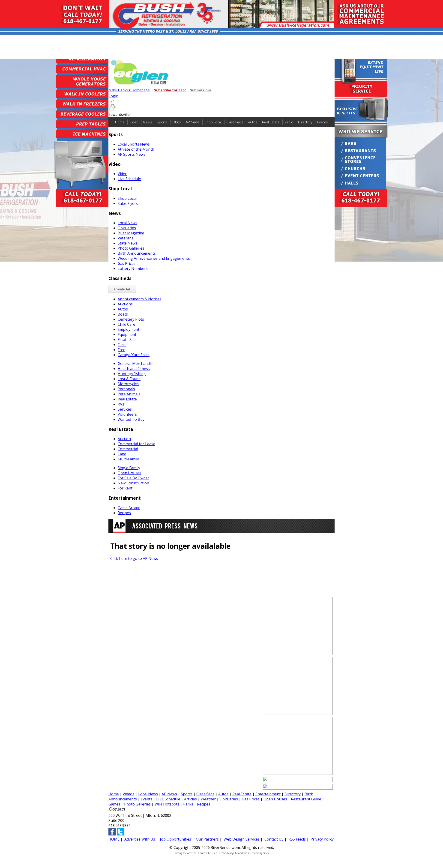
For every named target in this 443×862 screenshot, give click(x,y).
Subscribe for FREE (170, 90)
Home (120, 122)
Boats (123, 314)
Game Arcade (129, 507)
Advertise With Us (139, 839)
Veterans (125, 238)
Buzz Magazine (131, 233)
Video (133, 122)
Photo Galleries (131, 248)
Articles (190, 799)
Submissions (201, 90)
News (147, 122)
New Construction (133, 483)
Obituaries (127, 227)
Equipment (127, 334)
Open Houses (129, 472)
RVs (121, 404)
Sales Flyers (128, 203)
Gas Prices (126, 263)
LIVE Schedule (168, 799)
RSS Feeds (297, 839)
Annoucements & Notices (139, 298)
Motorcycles (128, 383)
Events (322, 122)
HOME (114, 839)
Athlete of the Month (136, 149)
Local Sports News (134, 144)
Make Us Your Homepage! (129, 90)
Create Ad (122, 289)
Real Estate (271, 122)
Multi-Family (128, 459)
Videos (128, 793)
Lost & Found (129, 378)
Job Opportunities (175, 839)
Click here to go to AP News (134, 558)
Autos (252, 122)
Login (113, 95)
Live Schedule (129, 178)
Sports (162, 122)
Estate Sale (127, 339)
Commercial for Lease (136, 443)
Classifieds (234, 122)
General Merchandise (136, 363)
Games (114, 804)
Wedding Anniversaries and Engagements (154, 258)
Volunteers (127, 414)
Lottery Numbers (133, 268)
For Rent (125, 488)
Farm (122, 344)
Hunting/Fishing (132, 373)
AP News (193, 122)
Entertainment (268, 793)
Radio (288, 122)
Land (122, 453)
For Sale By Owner (133, 477)
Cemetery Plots (131, 319)
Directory (305, 122)
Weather (208, 799)
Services (125, 409)
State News (127, 243)
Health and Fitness (134, 368)
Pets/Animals (129, 394)
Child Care (126, 324)
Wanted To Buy (131, 419)
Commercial (128, 448)
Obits (176, 122)
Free (121, 349)
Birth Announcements (137, 253)
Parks (188, 804)
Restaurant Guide (306, 799)
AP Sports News (131, 154)
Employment (128, 329)
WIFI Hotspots (167, 804)
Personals (126, 388)
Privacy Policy (322, 839)
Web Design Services (242, 839)
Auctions (125, 304)
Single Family (129, 467)
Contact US (274, 839)
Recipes (124, 512)
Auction (124, 438)
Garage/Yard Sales (134, 354)
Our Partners (207, 839)
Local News (127, 222)
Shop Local (213, 122)
